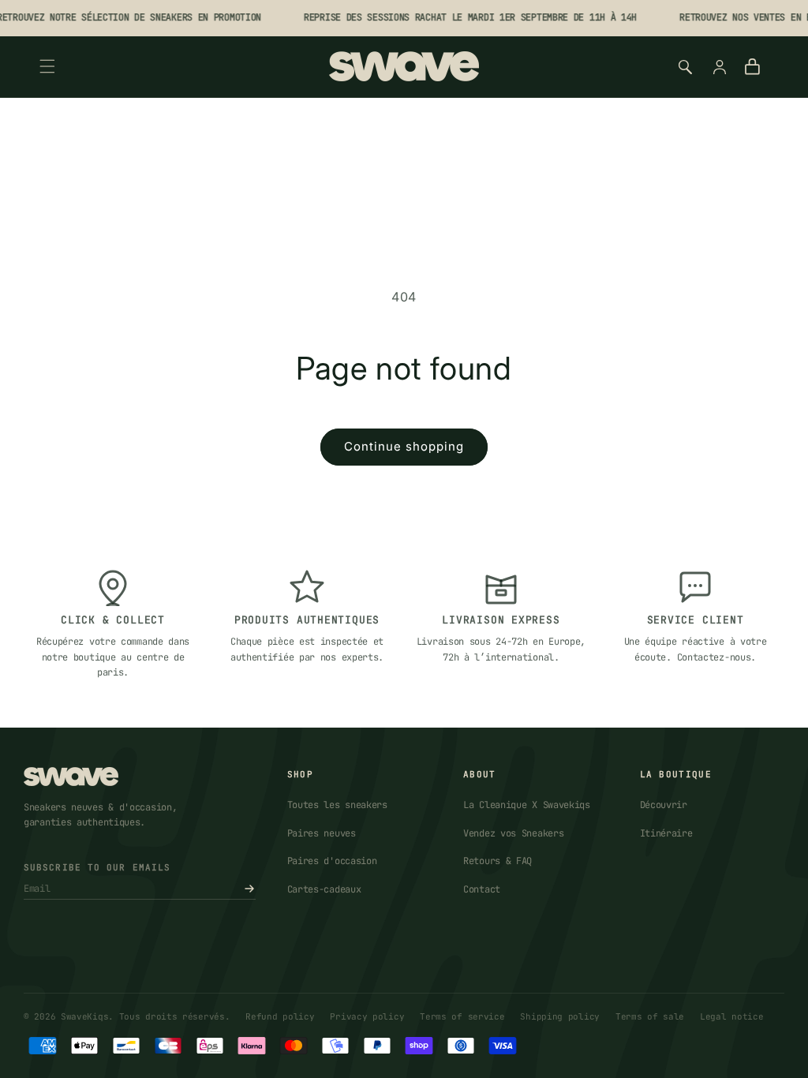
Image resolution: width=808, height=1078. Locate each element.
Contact (481, 889)
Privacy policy (367, 1016)
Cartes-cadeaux (324, 889)
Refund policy (279, 1016)
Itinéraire (666, 833)
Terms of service (462, 1016)
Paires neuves (321, 833)
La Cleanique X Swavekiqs (526, 805)
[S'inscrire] (249, 888)
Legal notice (731, 1016)
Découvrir (663, 805)
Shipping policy (560, 1016)
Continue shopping (404, 446)
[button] (47, 66)
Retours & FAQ (497, 861)
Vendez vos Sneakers (513, 833)
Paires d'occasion (332, 861)
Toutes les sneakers (337, 805)
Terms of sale (649, 1016)
